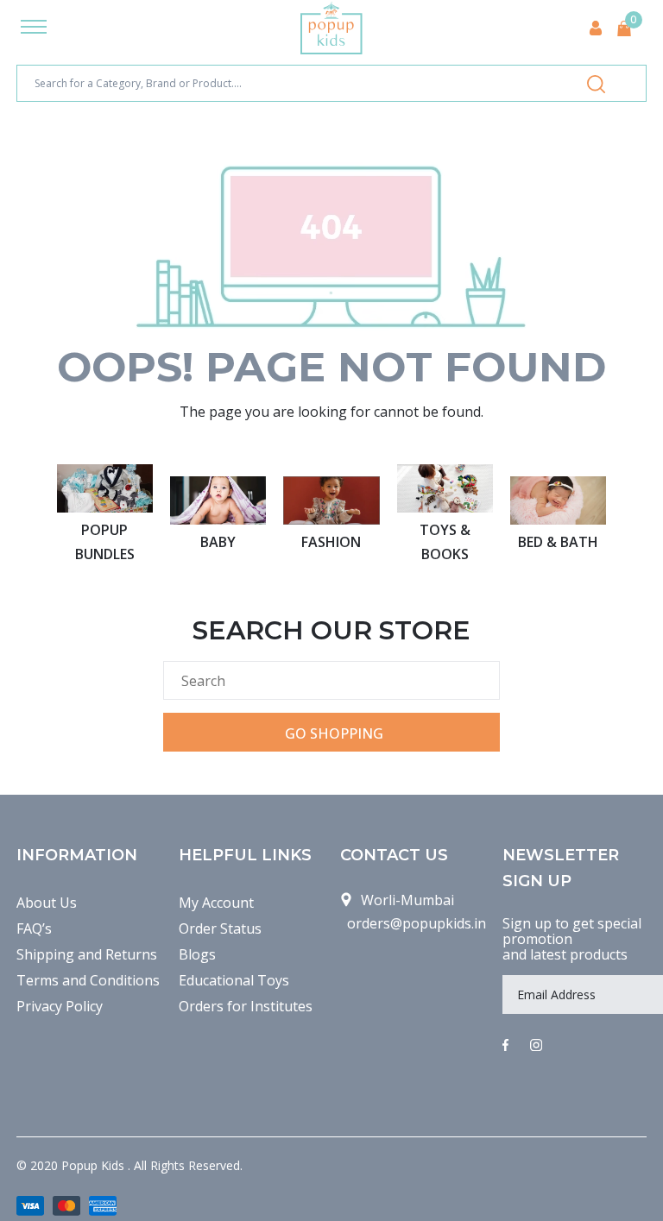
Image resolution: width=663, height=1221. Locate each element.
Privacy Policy (59, 1006)
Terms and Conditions (88, 980)
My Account (216, 902)
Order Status (220, 928)
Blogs (197, 954)
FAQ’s (34, 928)
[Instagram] (536, 1045)
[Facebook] (505, 1045)
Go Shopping (334, 733)
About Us (46, 902)
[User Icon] (595, 28)
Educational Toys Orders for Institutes (246, 993)
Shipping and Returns (86, 954)
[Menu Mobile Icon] (34, 28)
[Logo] (331, 28)
